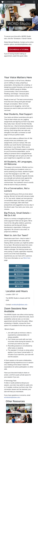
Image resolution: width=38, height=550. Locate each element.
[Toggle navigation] (34, 2)
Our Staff (20, 286)
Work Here (26, 258)
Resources (19, 278)
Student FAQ (19, 270)
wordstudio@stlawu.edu (12, 397)
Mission (19, 266)
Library (19, 1)
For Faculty (20, 282)
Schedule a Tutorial (20, 49)
